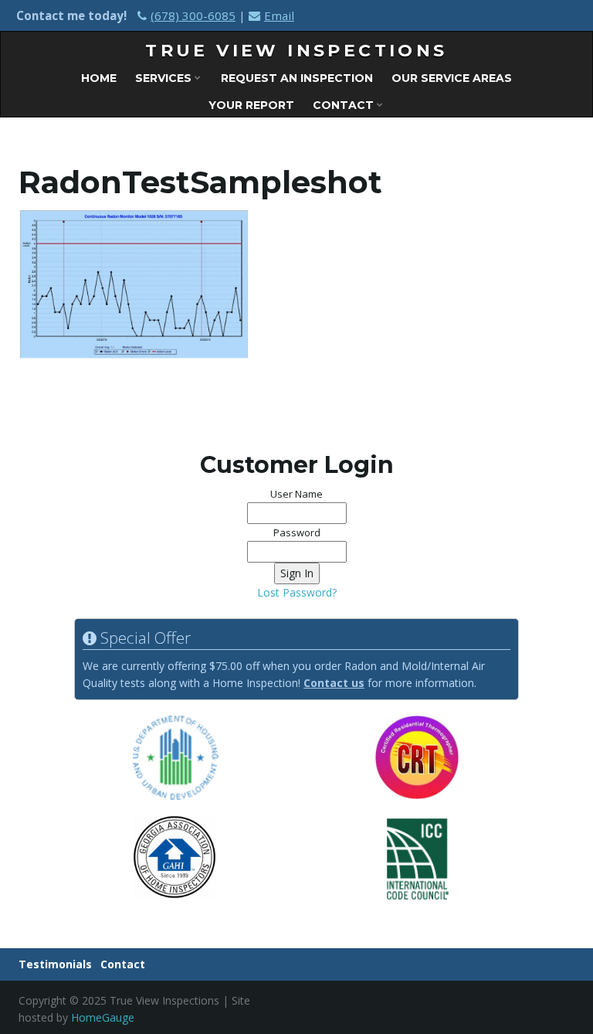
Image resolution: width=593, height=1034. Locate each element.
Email (279, 15)
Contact (345, 105)
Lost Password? (297, 592)
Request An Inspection (297, 78)
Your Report (251, 105)
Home (99, 78)
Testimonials (55, 964)
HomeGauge (102, 1017)
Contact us (333, 682)
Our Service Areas (451, 78)
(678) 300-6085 (193, 15)
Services (165, 78)
